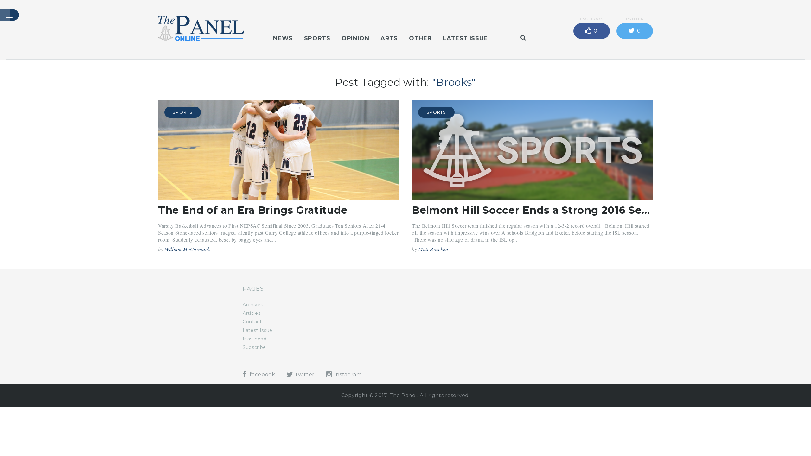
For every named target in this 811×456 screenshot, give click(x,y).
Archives (253, 304)
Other (420, 38)
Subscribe (254, 347)
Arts (389, 38)
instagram (347, 374)
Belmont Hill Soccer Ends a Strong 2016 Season (539, 210)
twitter (304, 374)
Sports (317, 38)
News (283, 38)
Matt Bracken (433, 249)
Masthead (254, 339)
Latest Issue (465, 38)
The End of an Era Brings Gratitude (253, 210)
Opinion (355, 38)
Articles (251, 313)
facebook (261, 374)
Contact (252, 322)
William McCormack (187, 249)
